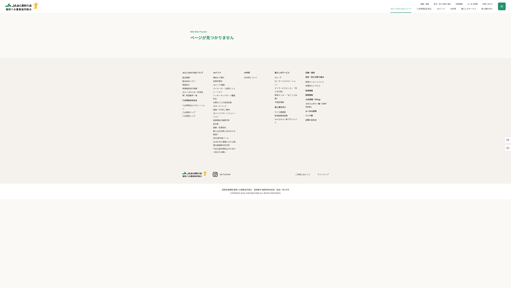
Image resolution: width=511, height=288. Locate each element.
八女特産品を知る (424, 8)
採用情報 (459, 4)
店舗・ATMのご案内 (221, 109)
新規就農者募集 (281, 115)
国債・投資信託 (219, 127)
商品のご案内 (218, 77)
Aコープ (278, 77)
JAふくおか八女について (401, 8)
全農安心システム (312, 85)
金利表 (216, 124)
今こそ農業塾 (280, 112)
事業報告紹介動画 (189, 88)
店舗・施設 (424, 4)
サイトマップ (323, 174)
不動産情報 (279, 102)
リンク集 (309, 115)
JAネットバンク (219, 106)
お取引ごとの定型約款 (222, 102)
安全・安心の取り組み (442, 4)
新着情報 (309, 95)
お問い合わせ (487, 4)
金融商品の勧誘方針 (221, 120)
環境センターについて (314, 82)
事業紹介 (186, 84)
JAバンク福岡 (219, 84)
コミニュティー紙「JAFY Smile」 (315, 105)
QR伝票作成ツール (221, 138)
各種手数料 (217, 81)
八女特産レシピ (188, 116)
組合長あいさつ (188, 81)
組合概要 (186, 77)
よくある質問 (472, 4)
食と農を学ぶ (487, 8)
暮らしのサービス (468, 8)
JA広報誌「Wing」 (313, 99)
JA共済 (453, 8)
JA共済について (250, 77)
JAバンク (441, 8)
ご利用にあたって (302, 174)
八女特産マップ (188, 112)
